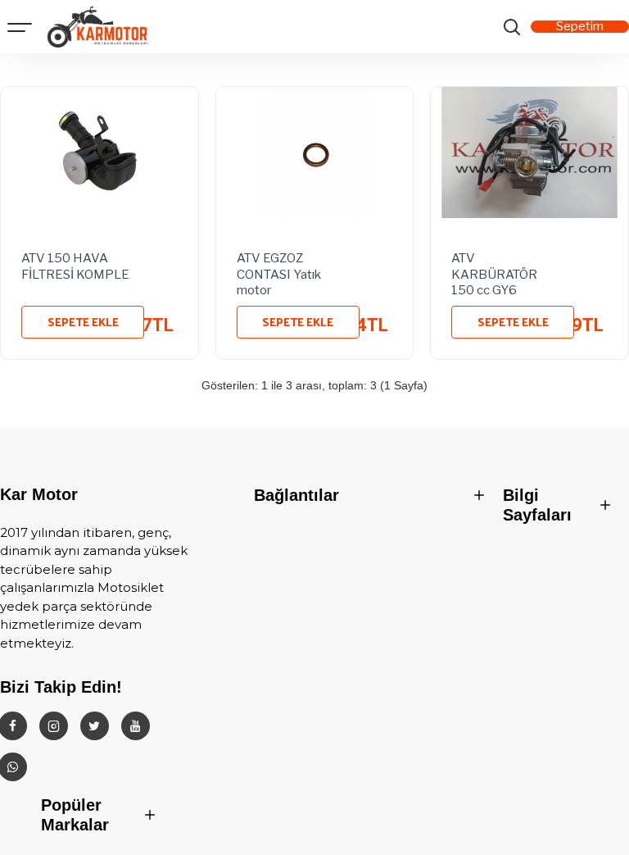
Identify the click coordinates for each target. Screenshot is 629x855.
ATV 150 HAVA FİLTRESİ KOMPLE (75, 266)
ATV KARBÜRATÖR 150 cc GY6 (494, 271)
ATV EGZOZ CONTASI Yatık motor (279, 271)
